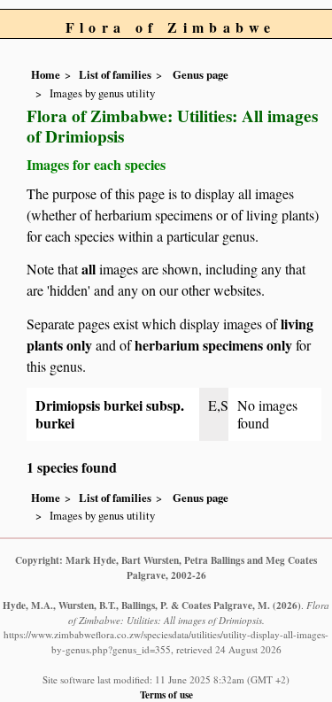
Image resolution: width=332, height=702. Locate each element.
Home (45, 74)
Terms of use (166, 694)
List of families (115, 74)
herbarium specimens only (213, 345)
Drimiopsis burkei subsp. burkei (109, 414)
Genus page (200, 74)
